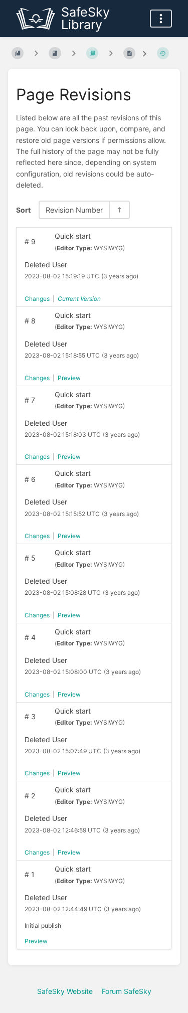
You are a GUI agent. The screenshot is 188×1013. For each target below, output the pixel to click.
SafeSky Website (65, 991)
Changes (37, 298)
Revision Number (74, 210)
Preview (69, 378)
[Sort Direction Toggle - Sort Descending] (119, 210)
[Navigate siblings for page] (111, 53)
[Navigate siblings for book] (36, 53)
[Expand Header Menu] (161, 19)
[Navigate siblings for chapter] (74, 53)
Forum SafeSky (126, 991)
